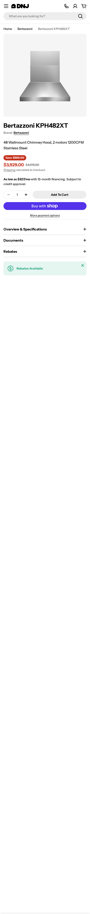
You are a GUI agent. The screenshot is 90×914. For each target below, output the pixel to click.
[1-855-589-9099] (66, 6)
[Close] (82, 265)
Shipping (9, 170)
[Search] (80, 16)
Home (7, 29)
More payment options (45, 215)
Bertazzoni (25, 29)
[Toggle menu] (6, 6)
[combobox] (45, 16)
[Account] (75, 6)
